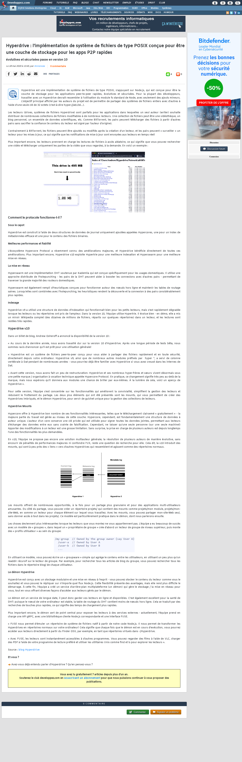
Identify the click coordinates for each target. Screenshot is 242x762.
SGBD (135, 8)
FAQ (74, 2)
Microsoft (77, 8)
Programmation (121, 8)
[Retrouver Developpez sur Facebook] (235, 12)
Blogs (85, 2)
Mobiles (155, 8)
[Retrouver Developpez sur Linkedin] (238, 12)
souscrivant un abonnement (82, 678)
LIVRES (94, 12)
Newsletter (111, 2)
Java (88, 8)
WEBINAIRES (81, 12)
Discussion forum (215, 149)
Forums (47, 2)
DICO (158, 12)
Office (144, 8)
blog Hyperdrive (29, 650)
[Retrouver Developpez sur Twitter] (231, 12)
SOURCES (129, 12)
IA (60, 8)
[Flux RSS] (227, 12)
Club (162, 2)
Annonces (39, 66)
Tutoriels (62, 2)
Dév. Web (98, 8)
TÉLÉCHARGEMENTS (111, 12)
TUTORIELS (59, 12)
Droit (151, 2)
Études (139, 2)
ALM (67, 8)
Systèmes (166, 8)
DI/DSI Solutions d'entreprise (32, 8)
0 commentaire (58, 66)
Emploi (126, 2)
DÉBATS (141, 12)
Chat (95, 2)
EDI (108, 8)
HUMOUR (168, 12)
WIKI (150, 12)
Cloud (53, 8)
